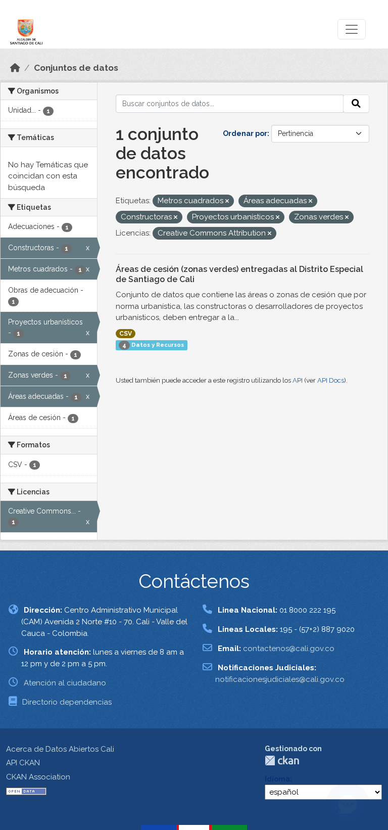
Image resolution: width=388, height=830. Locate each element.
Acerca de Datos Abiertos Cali (60, 749)
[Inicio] (15, 68)
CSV (125, 333)
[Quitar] (227, 201)
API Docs (330, 380)
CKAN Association (38, 776)
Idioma (277, 779)
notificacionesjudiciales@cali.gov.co (280, 679)
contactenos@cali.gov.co (288, 648)
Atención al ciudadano (65, 682)
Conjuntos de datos (76, 68)
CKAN (282, 760)
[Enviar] (356, 104)
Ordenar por (245, 133)
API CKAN (23, 762)
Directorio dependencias (67, 702)
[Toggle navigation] (351, 29)
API (298, 380)
